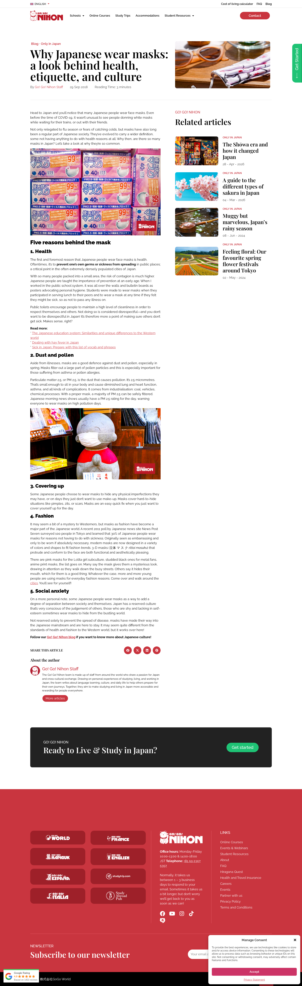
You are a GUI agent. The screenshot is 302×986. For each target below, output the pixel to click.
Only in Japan (51, 44)
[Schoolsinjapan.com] (118, 856)
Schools (75, 15)
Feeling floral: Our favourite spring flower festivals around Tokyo (244, 261)
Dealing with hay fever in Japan (55, 342)
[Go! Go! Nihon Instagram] (181, 913)
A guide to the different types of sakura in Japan (243, 186)
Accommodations (147, 15)
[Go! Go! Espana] (58, 876)
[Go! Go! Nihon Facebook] (162, 913)
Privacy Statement (254, 979)
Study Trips (122, 15)
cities (34, 583)
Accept (254, 971)
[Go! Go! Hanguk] (58, 856)
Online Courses (99, 15)
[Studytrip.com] (118, 838)
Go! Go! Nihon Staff (49, 87)
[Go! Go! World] (58, 837)
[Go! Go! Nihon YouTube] (172, 913)
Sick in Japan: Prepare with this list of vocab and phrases (74, 347)
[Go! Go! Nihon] (46, 15)
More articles (55, 698)
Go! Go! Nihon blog (61, 637)
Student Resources (177, 15)
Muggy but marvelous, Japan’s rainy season (245, 222)
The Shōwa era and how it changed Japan (245, 150)
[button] (295, 940)
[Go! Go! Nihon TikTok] (191, 913)
